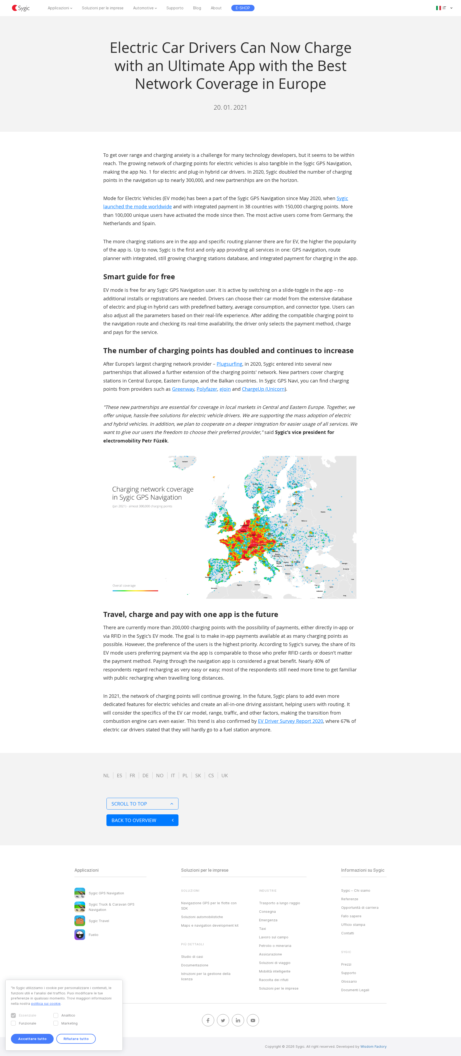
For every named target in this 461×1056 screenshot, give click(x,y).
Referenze (349, 899)
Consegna (267, 911)
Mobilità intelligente (275, 971)
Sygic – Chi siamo (355, 890)
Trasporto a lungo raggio (279, 903)
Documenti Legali (355, 990)
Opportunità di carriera (360, 907)
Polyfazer (207, 389)
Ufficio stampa (353, 924)
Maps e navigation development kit (210, 925)
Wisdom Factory (373, 1046)
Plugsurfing (229, 364)
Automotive (143, 8)
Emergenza (268, 920)
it (173, 775)
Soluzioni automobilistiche (202, 917)
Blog (197, 8)
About (216, 8)
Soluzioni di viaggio (275, 963)
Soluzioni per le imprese (103, 8)
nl (106, 775)
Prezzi (346, 964)
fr (132, 775)
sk (198, 775)
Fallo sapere (351, 916)
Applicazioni (58, 8)
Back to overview (134, 820)
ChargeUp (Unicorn (263, 389)
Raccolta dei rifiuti (273, 980)
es (119, 775)
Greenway (183, 389)
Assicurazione (270, 954)
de (145, 775)
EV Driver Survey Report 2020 (290, 721)
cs (211, 775)
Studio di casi (192, 956)
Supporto (175, 8)
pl (185, 775)
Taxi (262, 928)
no (160, 775)
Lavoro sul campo (273, 937)
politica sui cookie (46, 1003)
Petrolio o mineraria (275, 945)
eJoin (225, 389)
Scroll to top (129, 803)
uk (224, 775)
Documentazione (194, 965)
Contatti (347, 933)
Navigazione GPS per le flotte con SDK (209, 905)
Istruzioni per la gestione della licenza (205, 976)
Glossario (349, 981)
